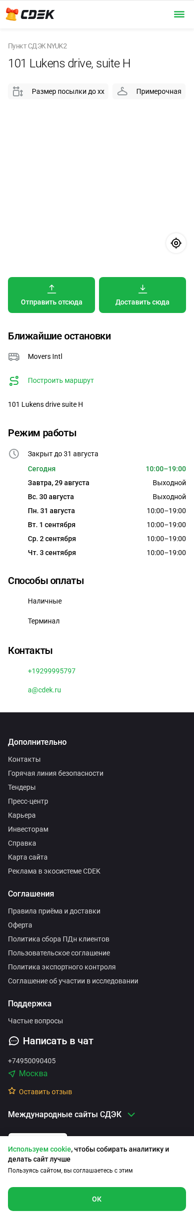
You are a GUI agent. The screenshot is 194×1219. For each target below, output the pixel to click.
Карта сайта (28, 857)
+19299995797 (52, 671)
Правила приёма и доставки (54, 911)
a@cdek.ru (44, 690)
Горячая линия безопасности (55, 773)
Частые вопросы (35, 1021)
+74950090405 (32, 1061)
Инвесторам (28, 829)
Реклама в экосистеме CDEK (54, 871)
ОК (97, 1199)
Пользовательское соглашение (59, 953)
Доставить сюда (142, 302)
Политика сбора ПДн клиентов (58, 939)
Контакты (24, 759)
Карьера (22, 815)
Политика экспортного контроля (62, 967)
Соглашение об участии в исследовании (73, 981)
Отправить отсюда (52, 302)
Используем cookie (39, 1149)
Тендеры (22, 787)
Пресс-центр (28, 801)
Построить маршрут (61, 380)
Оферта (20, 925)
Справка (22, 843)
